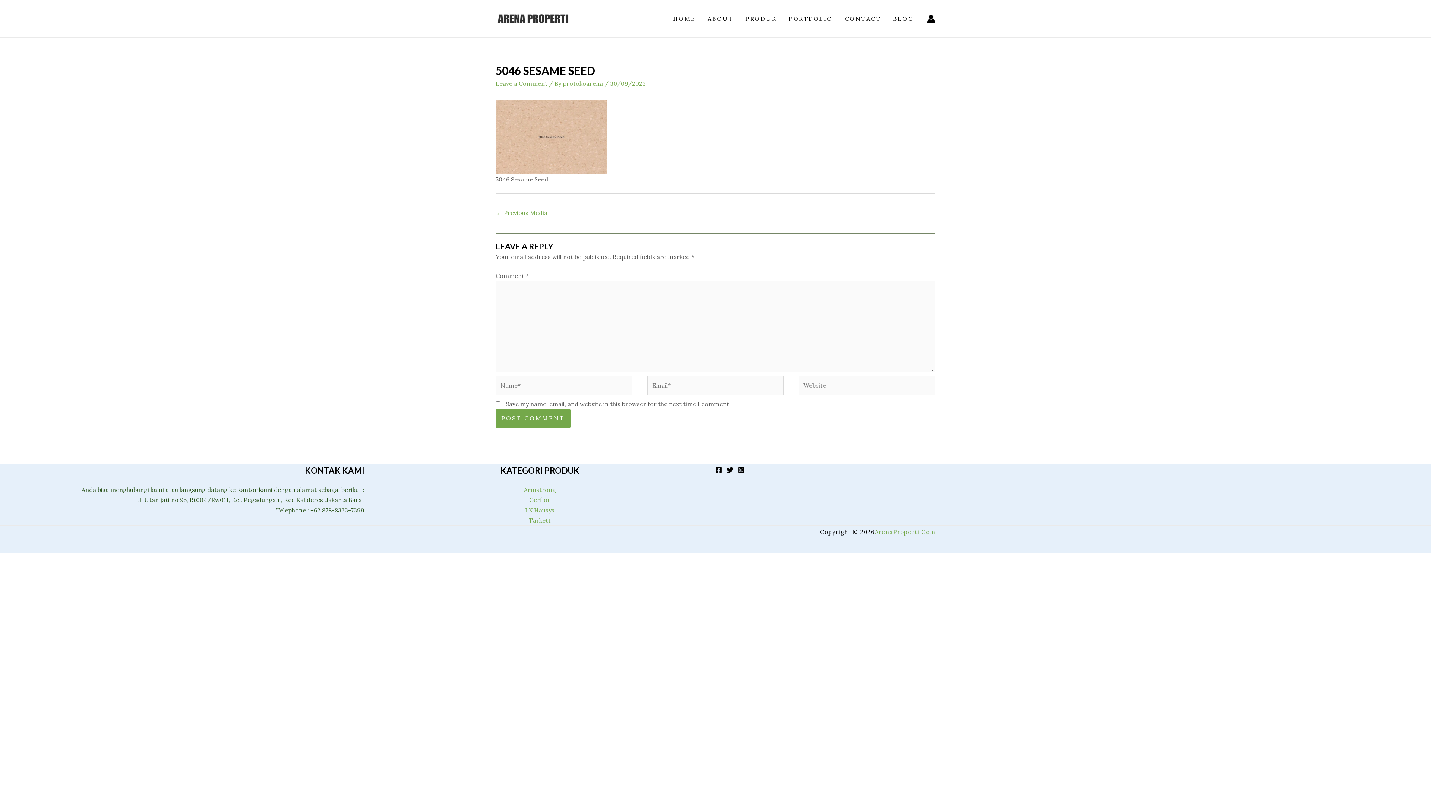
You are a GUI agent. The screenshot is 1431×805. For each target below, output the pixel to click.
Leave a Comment (521, 83)
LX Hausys (540, 510)
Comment (512, 276)
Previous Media (521, 213)
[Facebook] (719, 470)
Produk (761, 18)
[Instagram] (741, 470)
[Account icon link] (931, 19)
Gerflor (539, 499)
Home (684, 18)
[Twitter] (730, 470)
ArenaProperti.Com (905, 532)
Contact (863, 18)
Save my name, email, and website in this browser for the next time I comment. (618, 404)
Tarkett (540, 520)
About (721, 18)
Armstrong (540, 489)
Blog (903, 18)
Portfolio (811, 18)
